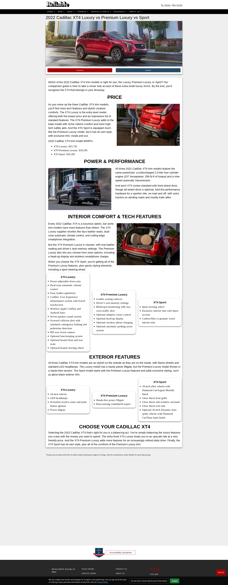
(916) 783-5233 (173, 5)
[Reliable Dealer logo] (57, 4)
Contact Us (121, 569)
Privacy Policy (102, 582)
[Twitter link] (152, 570)
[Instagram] (157, 570)
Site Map (154, 574)
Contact (148, 70)
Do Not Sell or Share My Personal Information (149, 581)
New (60, 12)
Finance (82, 12)
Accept (174, 581)
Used (70, 12)
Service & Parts (100, 12)
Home (50, 12)
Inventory (79, 70)
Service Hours (89, 573)
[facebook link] (155, 570)
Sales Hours (88, 569)
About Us (134, 12)
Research (119, 12)
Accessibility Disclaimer (121, 552)
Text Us (221, 572)
